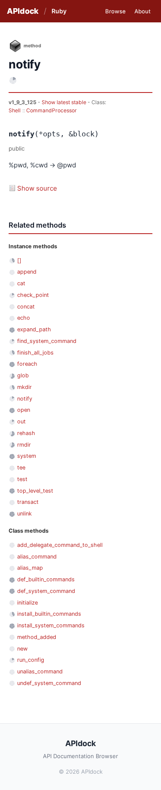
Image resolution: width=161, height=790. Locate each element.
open (23, 410)
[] (19, 260)
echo (23, 318)
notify (24, 398)
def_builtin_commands (46, 579)
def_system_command (46, 591)
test (22, 479)
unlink (24, 513)
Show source (37, 188)
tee (21, 467)
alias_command (37, 556)
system (26, 456)
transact (28, 502)
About (142, 11)
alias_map (30, 568)
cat (21, 283)
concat (26, 306)
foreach (27, 364)
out (21, 421)
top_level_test (35, 491)
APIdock (23, 10)
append (26, 271)
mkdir (24, 387)
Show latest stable (65, 102)
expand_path (34, 329)
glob (23, 375)
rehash (26, 433)
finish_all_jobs (35, 352)
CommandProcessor (51, 110)
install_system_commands (51, 625)
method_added (36, 637)
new (22, 648)
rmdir (24, 444)
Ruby (59, 11)
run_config (30, 660)
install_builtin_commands (49, 614)
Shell (15, 110)
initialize (27, 602)
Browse (115, 11)
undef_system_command (49, 683)
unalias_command (40, 671)
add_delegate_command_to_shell (60, 545)
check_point (33, 295)
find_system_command (46, 341)
